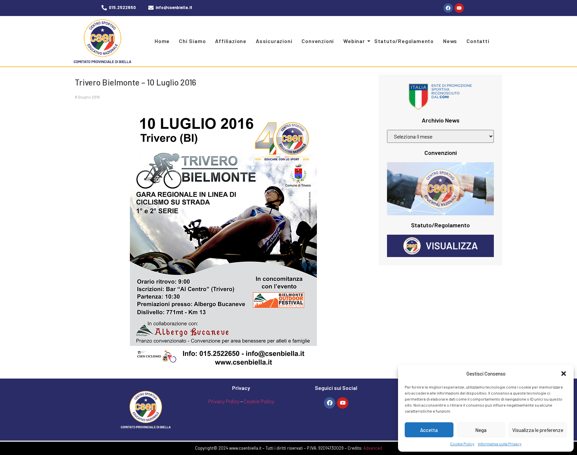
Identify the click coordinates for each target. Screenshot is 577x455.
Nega (481, 430)
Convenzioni (318, 41)
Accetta (429, 430)
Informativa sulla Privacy (500, 443)
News (450, 41)
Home (162, 41)
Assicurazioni (274, 41)
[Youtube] (459, 8)
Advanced (372, 448)
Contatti (477, 41)
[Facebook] (448, 8)
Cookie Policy (462, 443)
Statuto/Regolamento (404, 41)
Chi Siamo (192, 41)
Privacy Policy (223, 401)
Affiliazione (230, 41)
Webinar (354, 41)
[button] (563, 373)
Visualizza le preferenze (537, 430)
